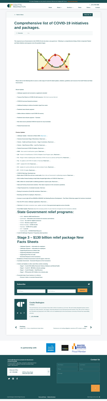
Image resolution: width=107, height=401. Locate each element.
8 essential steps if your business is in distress (29, 275)
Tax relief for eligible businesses (33, 220)
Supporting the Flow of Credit (27, 254)
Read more (31, 208)
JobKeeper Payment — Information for (32, 248)
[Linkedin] (13, 378)
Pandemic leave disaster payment (25, 109)
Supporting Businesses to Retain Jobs (30, 250)
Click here (42, 187)
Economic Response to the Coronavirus (30, 256)
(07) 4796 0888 (95, 4)
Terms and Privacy (42, 396)
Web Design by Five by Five (93, 396)
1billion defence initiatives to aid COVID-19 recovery (30, 113)
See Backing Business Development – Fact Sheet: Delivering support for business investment (67, 198)
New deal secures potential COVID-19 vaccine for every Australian (34, 121)
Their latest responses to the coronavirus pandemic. (52, 184)
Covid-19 (26, 228)
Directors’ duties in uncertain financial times (31, 277)
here (49, 258)
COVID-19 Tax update (31, 226)
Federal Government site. (23, 125)
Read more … (44, 191)
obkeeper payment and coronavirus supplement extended (32, 93)
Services (69, 7)
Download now (31, 173)
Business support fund (31, 222)
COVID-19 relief (34, 224)
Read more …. (44, 135)
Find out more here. (73, 1)
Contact (97, 7)
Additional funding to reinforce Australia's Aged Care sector (32, 105)
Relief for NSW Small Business (32, 216)
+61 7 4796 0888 (13, 372)
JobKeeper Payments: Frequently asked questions (35, 232)
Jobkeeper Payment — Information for (32, 246)
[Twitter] (9, 378)
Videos (88, 7)
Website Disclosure (51, 396)
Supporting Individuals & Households (29, 252)
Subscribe (82, 290)
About (58, 7)
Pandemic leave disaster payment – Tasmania (28, 117)
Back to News (20, 14)
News (79, 7)
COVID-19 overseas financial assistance (27, 101)
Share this (86, 14)
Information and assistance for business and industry (40, 218)
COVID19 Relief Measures (35, 230)
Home (50, 7)
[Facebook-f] (17, 378)
